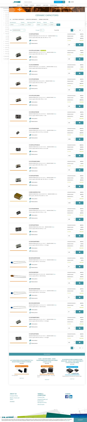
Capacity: (23, 22)
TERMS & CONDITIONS (42, 394)
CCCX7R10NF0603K (34, 79)
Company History (14, 395)
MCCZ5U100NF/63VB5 (34, 303)
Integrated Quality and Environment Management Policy (43, 401)
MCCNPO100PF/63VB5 (34, 258)
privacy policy (67, 420)
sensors (7, 27)
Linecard (45, 5)
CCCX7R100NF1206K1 (34, 161)
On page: (37, 30)
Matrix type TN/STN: (31, 22)
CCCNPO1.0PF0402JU (34, 145)
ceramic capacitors (9, 34)
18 (79, 30)
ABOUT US (13, 394)
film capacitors (8, 37)
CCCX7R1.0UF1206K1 (34, 50)
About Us (19, 5)
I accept (80, 420)
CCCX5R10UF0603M (34, 112)
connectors (7, 45)
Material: (45, 22)
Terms (26, 5)
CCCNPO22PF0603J (34, 225)
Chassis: (51, 22)
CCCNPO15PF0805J (34, 334)
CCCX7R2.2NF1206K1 (34, 95)
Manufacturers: (13, 22)
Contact (38, 5)
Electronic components (18, 19)
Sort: (11, 30)
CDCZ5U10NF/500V (33, 272)
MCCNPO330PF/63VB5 (34, 288)
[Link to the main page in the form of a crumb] (10, 19)
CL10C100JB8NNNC (34, 64)
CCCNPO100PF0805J (34, 241)
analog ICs (7, 16)
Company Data (41, 397)
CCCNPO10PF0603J (34, 34)
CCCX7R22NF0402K (34, 128)
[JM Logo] (16, 2)
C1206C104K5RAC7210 (34, 192)
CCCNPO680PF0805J (34, 317)
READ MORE (22, 378)
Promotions (53, 5)
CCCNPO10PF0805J (34, 175)
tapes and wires (8, 47)
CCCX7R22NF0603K (34, 208)
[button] (36, 40)
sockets (6, 49)
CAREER (67, 394)
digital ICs (7, 14)
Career (32, 5)
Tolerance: (39, 22)
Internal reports (41, 404)
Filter (58, 24)
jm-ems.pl (12, 401)
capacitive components (31, 19)
